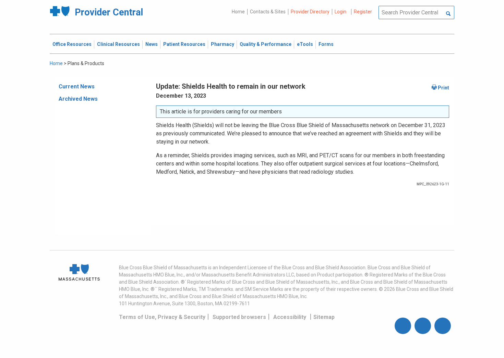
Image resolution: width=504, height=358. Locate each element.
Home (238, 11)
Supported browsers (239, 317)
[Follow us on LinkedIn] (442, 325)
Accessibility (289, 317)
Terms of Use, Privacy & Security (162, 317)
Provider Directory (310, 11)
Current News (77, 86)
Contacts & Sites (268, 11)
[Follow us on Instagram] (423, 325)
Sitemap (324, 317)
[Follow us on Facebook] (403, 325)
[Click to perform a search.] (448, 14)
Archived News (78, 99)
